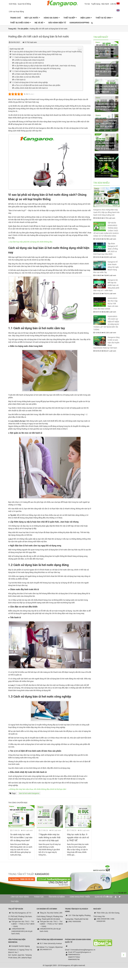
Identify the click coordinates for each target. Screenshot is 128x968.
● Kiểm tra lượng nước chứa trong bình (29, 60)
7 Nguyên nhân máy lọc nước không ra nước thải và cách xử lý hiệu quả (49, 837)
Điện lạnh (85, 17)
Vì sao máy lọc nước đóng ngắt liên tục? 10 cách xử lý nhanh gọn (106, 146)
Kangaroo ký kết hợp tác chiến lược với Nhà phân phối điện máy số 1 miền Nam (106, 285)
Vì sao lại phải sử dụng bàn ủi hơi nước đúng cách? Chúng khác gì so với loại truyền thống (47, 51)
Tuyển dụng (95, 4)
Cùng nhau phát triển (80, 897)
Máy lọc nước (31, 17)
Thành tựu (39, 897)
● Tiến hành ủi (20, 79)
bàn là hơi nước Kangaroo (29, 793)
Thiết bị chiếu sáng (20, 22)
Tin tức (87, 4)
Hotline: (22, 879)
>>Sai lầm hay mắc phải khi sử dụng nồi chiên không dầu (30, 242)
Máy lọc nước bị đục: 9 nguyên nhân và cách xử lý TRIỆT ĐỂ (78, 837)
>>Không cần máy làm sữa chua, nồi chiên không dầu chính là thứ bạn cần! (37, 789)
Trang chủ (15, 17)
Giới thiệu (12, 4)
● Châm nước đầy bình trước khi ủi (27, 74)
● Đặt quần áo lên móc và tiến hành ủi (29, 63)
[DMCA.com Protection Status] (102, 942)
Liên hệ (113, 4)
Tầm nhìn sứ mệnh (56, 897)
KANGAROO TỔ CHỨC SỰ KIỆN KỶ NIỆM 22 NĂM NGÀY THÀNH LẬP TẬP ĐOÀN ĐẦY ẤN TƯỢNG (106, 323)
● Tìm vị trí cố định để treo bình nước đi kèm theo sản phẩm (37, 85)
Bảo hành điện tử (57, 22)
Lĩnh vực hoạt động (16, 11)
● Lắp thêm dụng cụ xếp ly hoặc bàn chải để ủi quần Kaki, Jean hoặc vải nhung (45, 65)
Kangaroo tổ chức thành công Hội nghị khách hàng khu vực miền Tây (106, 267)
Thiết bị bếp (70, 17)
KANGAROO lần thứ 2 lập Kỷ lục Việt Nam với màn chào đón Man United (105, 303)
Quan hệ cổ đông (24, 4)
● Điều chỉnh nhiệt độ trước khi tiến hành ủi (31, 88)
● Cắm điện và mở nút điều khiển (27, 77)
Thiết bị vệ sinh (104, 17)
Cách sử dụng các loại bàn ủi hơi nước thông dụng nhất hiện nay (37, 54)
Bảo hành (105, 4)
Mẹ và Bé (39, 22)
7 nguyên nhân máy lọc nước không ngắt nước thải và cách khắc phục (106, 107)
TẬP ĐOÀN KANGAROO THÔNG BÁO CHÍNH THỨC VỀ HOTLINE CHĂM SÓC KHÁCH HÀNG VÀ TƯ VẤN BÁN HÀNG (106, 229)
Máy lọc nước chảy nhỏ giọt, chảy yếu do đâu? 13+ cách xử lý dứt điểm (106, 124)
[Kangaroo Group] (64, 3)
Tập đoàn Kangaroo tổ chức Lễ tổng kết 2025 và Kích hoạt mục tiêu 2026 (105, 248)
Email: (55, 879)
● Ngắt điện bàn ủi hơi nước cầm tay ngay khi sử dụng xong (37, 68)
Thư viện (14, 901)
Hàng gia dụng (51, 17)
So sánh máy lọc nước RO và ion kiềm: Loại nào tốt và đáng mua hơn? (21, 837)
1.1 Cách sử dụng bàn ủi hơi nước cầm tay (28, 57)
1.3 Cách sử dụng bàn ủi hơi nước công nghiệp (30, 82)
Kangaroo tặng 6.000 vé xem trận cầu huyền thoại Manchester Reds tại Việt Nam (106, 342)
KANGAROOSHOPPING (79, 22)
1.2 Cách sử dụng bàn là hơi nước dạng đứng (29, 71)
